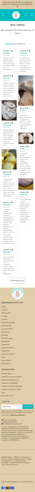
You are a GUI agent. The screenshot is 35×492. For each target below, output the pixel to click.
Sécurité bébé (5, 341)
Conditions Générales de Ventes (11, 389)
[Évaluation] (28, 44)
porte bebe (4, 335)
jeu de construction (7, 329)
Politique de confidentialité (9, 383)
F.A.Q (3, 392)
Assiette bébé (5, 351)
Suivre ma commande (9, 420)
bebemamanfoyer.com (13, 481)
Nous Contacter (6, 363)
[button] (3, 15)
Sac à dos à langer (7, 338)
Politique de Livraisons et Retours (11, 377)
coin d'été (4, 319)
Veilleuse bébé (5, 313)
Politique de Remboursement (10, 380)
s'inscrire (28, 407)
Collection (4, 310)
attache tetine (5, 344)
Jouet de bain (5, 332)
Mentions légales (6, 373)
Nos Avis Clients (6, 360)
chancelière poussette (8, 322)
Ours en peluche (6, 325)
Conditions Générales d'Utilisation (11, 386)
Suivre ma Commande (8, 354)
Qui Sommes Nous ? (7, 395)
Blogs (3, 357)
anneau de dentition (7, 347)
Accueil (3, 307)
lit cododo (4, 316)
